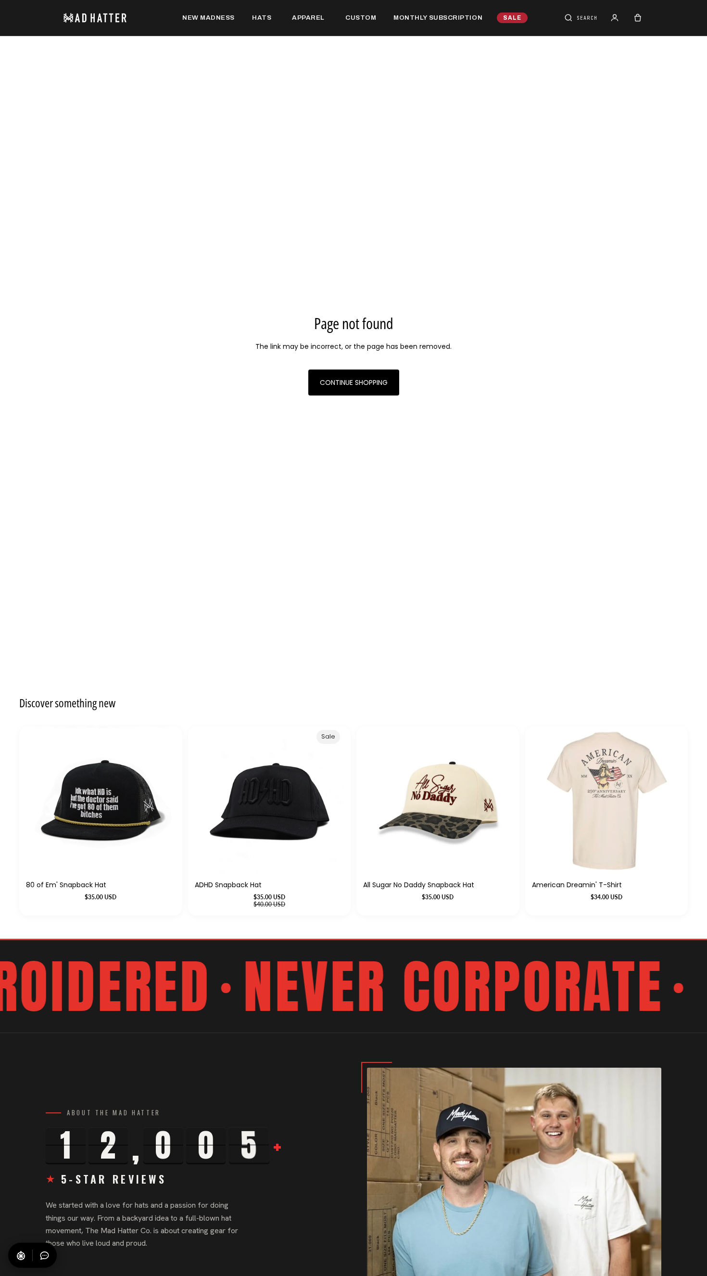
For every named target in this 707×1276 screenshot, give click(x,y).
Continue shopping (354, 382)
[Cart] (638, 18)
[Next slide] (666, 801)
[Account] (615, 18)
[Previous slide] (546, 801)
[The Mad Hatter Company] (110, 18)
